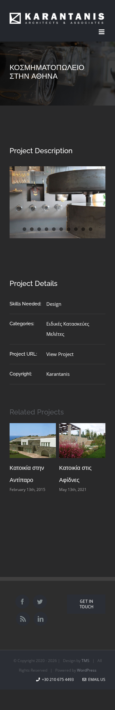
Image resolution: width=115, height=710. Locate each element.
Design (53, 304)
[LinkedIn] (41, 619)
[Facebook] (22, 602)
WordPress (86, 670)
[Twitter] (40, 602)
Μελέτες (55, 334)
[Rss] (23, 619)
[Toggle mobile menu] (102, 31)
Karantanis (58, 374)
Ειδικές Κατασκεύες (67, 323)
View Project (59, 354)
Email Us (95, 679)
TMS (85, 660)
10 (90, 229)
